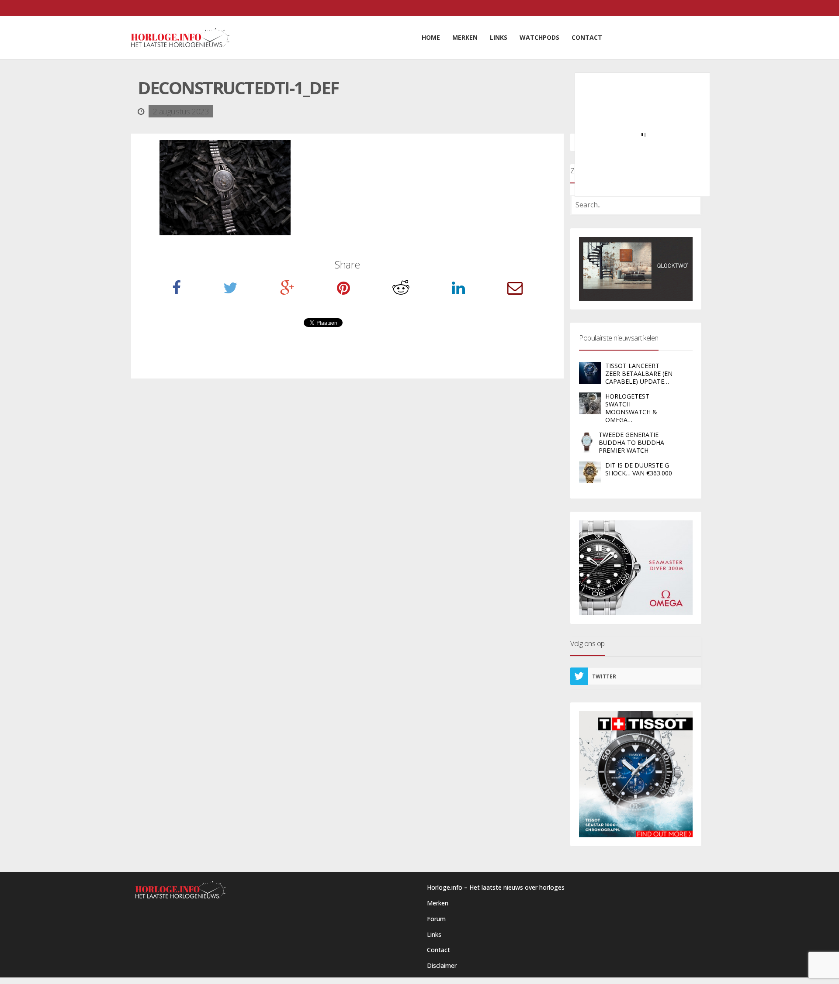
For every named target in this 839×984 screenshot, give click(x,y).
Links (434, 934)
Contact (438, 950)
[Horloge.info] (180, 37)
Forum (436, 919)
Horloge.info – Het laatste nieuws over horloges (496, 887)
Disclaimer (442, 965)
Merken (437, 903)
